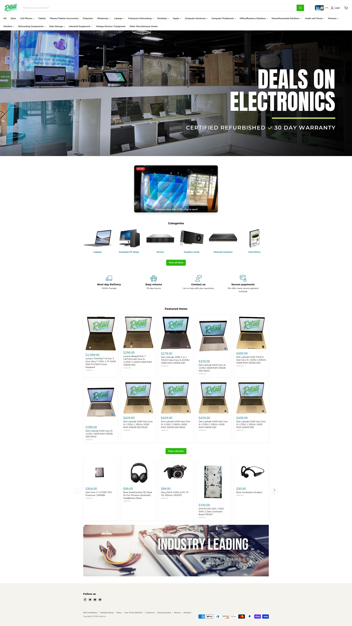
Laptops (118, 18)
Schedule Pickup (107, 612)
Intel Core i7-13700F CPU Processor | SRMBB (99, 494)
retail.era (89, 370)
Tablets (42, 18)
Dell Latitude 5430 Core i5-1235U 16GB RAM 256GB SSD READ (212, 368)
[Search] (300, 8)
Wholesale (103, 18)
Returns (177, 612)
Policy (119, 612)
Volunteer (187, 612)
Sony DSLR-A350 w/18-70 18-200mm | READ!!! (174, 494)
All (4, 18)
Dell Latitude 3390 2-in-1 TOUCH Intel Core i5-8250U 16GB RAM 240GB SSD (175, 360)
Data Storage (56, 26)
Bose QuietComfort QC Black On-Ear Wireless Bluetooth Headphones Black (137, 495)
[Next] (274, 490)
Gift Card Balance (90, 612)
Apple (176, 18)
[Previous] (77, 490)
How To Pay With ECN (133, 612)
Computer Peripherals (223, 18)
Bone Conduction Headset (249, 492)
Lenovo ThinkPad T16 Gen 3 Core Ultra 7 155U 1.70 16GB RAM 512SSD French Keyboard (101, 363)
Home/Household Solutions (286, 18)
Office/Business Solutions (253, 18)
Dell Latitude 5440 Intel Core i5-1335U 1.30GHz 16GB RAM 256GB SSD (213, 424)
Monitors (8, 26)
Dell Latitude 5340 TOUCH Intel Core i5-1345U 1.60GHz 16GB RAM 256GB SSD (251, 360)
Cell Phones (26, 18)
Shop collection (176, 451)
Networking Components (31, 26)
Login (337, 7)
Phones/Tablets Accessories (64, 18)
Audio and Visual (314, 18)
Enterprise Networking (140, 18)
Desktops (162, 18)
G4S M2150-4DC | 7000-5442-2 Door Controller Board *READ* (212, 511)
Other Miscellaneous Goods (144, 26)
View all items (176, 262)
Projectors (88, 18)
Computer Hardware (195, 18)
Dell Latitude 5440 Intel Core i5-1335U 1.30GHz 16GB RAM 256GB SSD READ (138, 424)
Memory (332, 18)
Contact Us (150, 612)
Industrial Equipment (80, 26)
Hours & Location (164, 612)
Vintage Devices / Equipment (110, 26)
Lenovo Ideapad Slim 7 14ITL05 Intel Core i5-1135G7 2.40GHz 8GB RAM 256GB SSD (137, 360)
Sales (13, 18)
